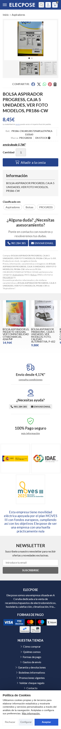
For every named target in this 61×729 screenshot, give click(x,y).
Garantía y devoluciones (32, 667)
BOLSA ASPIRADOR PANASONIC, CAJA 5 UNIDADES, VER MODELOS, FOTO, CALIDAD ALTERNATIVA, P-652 (43, 335)
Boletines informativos (32, 672)
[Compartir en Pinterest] (50, 84)
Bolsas (34, 274)
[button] (29, 58)
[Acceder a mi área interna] (48, 5)
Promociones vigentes (32, 677)
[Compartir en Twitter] (39, 84)
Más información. (31, 713)
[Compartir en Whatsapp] (44, 84)
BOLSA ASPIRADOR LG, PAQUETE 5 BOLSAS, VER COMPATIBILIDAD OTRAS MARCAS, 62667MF (16, 334)
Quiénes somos (32, 651)
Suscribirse (30, 570)
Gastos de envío (32, 662)
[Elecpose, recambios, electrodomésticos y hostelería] (22, 5)
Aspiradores (18, 274)
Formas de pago (32, 657)
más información (30, 433)
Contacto (31, 688)
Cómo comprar (32, 646)
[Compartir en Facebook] (33, 84)
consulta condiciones (31, 379)
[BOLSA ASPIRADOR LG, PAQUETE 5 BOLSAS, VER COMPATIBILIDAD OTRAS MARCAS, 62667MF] (16, 313)
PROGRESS (8, 277)
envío (18, 124)
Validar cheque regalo (31, 683)
